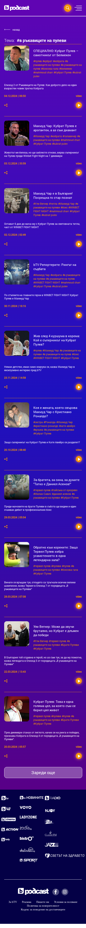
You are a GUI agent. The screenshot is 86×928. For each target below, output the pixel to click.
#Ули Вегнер (40, 203)
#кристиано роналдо (45, 426)
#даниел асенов (61, 493)
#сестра (38, 422)
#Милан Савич (42, 493)
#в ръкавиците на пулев (60, 278)
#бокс (64, 207)
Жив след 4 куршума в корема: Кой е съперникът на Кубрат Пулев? (56, 340)
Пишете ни (42, 901)
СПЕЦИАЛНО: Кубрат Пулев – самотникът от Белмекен (55, 53)
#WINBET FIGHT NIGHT (46, 282)
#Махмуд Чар (41, 136)
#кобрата (58, 61)
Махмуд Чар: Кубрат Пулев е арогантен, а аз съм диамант (55, 128)
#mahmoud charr (43, 72)
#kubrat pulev (60, 143)
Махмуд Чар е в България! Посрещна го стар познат (53, 195)
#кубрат (47, 61)
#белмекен (65, 68)
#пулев (37, 61)
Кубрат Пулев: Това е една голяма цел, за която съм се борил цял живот (54, 705)
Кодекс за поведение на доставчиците (43, 909)
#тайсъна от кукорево (64, 490)
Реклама (26, 901)
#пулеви (56, 566)
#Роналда (50, 422)
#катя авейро (67, 426)
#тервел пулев (42, 490)
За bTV (13, 901)
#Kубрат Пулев (63, 72)
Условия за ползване (65, 901)
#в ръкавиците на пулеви (59, 429)
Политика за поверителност (43, 905)
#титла (53, 203)
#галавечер (69, 136)
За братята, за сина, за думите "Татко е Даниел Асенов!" (56, 482)
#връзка (38, 429)
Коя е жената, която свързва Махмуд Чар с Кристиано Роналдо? (55, 412)
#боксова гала (49, 68)
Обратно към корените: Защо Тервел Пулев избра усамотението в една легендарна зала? (55, 553)
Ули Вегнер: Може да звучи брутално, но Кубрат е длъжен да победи (56, 630)
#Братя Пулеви (70, 644)
